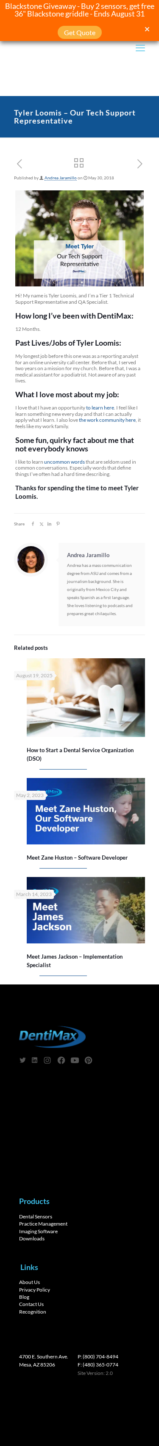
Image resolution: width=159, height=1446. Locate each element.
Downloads (32, 1238)
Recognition (32, 1312)
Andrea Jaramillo (61, 178)
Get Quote (79, 32)
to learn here (100, 407)
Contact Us (31, 1304)
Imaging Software (38, 1231)
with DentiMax (106, 315)
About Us (29, 1282)
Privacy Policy (34, 1290)
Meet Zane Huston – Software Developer (77, 857)
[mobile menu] (140, 48)
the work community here (107, 420)
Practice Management (43, 1224)
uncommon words (64, 462)
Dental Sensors (35, 1216)
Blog (24, 1297)
